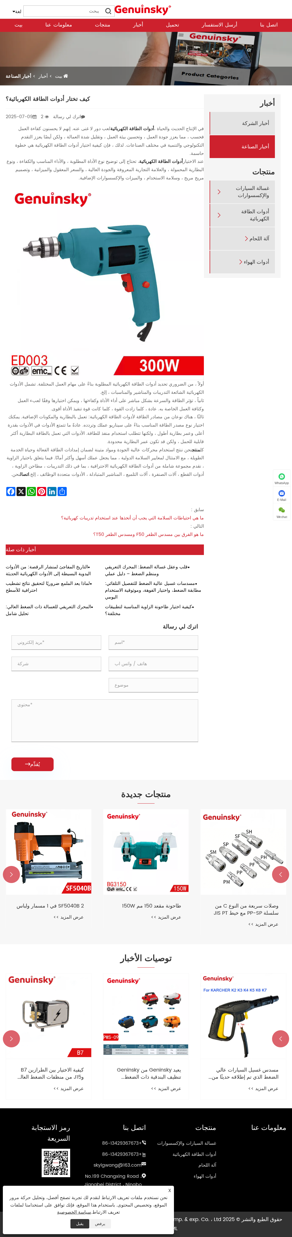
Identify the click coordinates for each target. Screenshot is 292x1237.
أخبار (138, 25)
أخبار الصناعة (18, 76)
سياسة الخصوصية (74, 1212)
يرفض (100, 1223)
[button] (280, 874)
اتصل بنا (269, 25)
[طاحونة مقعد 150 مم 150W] (145, 851)
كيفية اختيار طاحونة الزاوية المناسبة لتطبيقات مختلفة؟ (148, 610)
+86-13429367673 (122, 1143)
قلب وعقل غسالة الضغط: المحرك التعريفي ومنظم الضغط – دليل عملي (146, 570)
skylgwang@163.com (117, 1165)
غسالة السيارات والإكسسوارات (117, 29)
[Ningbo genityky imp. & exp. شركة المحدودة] (143, 9)
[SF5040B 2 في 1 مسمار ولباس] (48, 851)
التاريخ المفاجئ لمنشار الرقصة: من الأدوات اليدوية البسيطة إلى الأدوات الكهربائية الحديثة (48, 570)
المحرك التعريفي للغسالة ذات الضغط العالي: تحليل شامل (48, 610)
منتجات (102, 25)
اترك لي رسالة (67, 116)
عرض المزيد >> (263, 924)
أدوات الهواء (256, 262)
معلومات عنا (58, 25)
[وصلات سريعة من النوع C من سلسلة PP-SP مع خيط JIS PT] (243, 851)
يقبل (80, 1223)
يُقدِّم (32, 764)
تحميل (172, 25)
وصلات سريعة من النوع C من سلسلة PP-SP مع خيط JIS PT (246, 909)
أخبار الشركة (255, 123)
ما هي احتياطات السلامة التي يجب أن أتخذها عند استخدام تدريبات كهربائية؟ (132, 518)
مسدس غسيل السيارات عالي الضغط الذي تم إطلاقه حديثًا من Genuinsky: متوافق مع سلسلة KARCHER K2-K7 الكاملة (245, 1073)
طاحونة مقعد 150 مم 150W (151, 906)
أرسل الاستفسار (219, 25)
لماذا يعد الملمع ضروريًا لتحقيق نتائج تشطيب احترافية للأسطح (48, 587)
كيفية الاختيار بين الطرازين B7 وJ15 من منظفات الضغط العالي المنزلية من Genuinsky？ (50, 1073)
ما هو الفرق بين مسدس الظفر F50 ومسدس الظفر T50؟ (148, 534)
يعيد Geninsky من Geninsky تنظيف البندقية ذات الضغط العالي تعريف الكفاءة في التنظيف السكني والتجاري (146, 1073)
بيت (19, 25)
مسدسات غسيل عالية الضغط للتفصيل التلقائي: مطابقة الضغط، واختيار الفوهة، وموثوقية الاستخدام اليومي (153, 590)
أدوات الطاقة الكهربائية (255, 215)
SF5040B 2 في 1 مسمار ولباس (50, 906)
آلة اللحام (259, 238)
